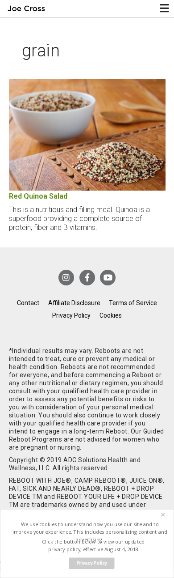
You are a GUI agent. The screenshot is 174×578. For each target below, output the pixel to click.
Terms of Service (133, 302)
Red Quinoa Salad (38, 196)
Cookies (110, 315)
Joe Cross (26, 8)
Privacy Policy (71, 315)
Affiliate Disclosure (74, 302)
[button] (89, 531)
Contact (28, 302)
